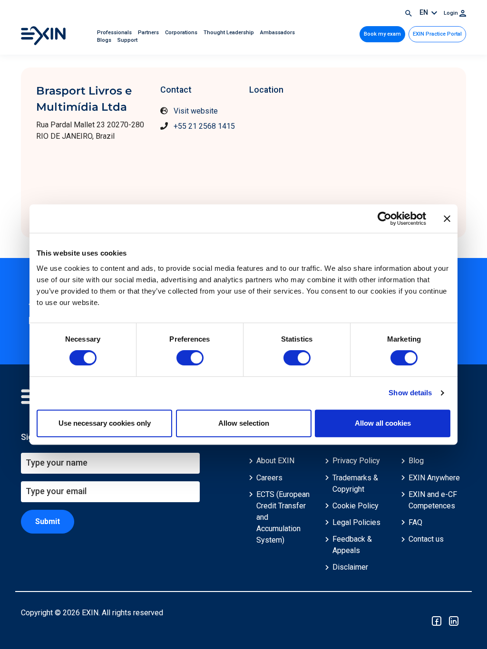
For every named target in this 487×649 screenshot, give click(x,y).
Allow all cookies (383, 423)
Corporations (182, 32)
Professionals (115, 32)
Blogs (105, 40)
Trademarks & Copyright (355, 483)
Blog (416, 460)
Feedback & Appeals (352, 544)
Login (451, 13)
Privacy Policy (356, 460)
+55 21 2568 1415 (204, 126)
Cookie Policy (355, 505)
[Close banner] (447, 218)
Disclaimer (350, 567)
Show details (410, 393)
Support (127, 40)
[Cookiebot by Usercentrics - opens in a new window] (384, 218)
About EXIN (275, 460)
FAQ (415, 522)
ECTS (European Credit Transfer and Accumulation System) (283, 517)
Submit (47, 521)
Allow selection (243, 423)
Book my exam (382, 34)
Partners (149, 32)
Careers (269, 477)
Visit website (196, 110)
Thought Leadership (229, 32)
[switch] (190, 357)
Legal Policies (356, 522)
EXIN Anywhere (434, 477)
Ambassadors (277, 32)
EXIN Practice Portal (437, 34)
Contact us (426, 539)
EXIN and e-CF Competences (433, 500)
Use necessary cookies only (104, 423)
